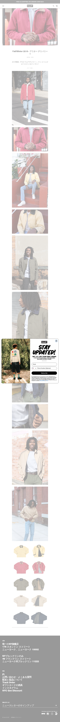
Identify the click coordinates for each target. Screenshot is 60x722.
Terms (47, 380)
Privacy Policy (42, 380)
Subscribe (44, 373)
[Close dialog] (56, 341)
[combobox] (34, 368)
